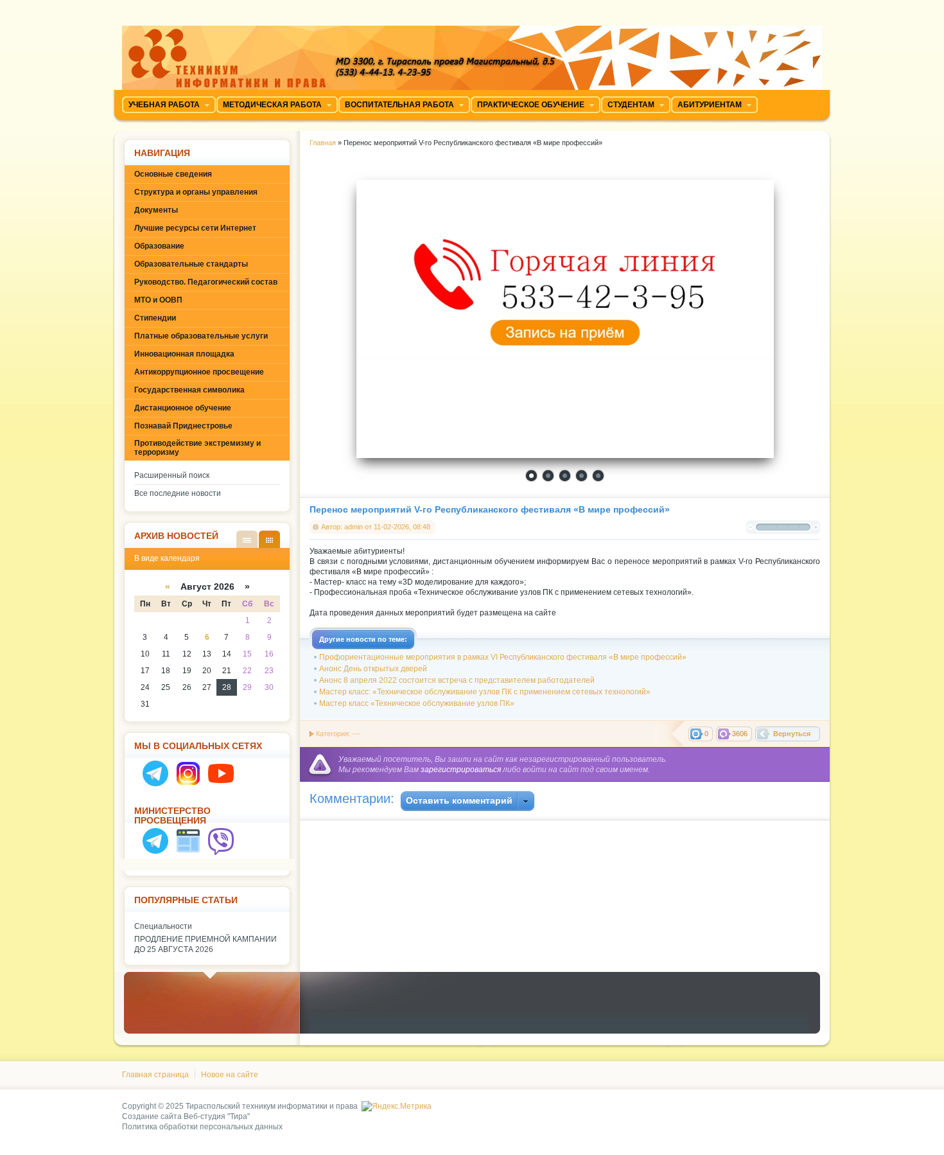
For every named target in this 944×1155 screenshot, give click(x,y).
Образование (159, 246)
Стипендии (155, 317)
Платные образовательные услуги (201, 335)
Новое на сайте (229, 1074)
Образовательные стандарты (191, 264)
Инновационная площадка (184, 353)
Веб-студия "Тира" (217, 1116)
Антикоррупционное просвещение (199, 371)
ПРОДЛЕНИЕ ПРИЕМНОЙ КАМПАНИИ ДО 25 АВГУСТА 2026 (205, 944)
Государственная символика (189, 389)
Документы (156, 210)
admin (353, 527)
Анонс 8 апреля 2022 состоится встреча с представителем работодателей (457, 680)
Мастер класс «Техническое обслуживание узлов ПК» (416, 703)
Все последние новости (177, 493)
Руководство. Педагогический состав (205, 282)
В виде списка (247, 539)
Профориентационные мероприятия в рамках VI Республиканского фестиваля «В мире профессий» (502, 657)
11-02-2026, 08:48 (402, 527)
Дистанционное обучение (182, 407)
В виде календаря (269, 539)
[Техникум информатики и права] (472, 53)
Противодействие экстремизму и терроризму (197, 448)
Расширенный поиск (171, 475)
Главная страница (155, 1074)
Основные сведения (173, 174)
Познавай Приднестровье (183, 425)
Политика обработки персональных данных (202, 1126)
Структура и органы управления (196, 192)
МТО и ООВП (158, 299)
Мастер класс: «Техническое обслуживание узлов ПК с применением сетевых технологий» (485, 691)
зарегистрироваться (461, 769)
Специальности (163, 926)
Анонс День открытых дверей (373, 668)
